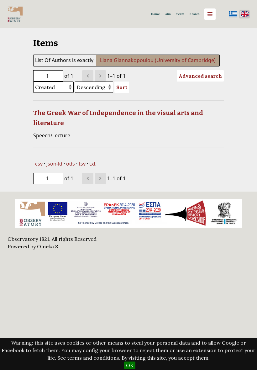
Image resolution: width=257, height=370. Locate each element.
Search (195, 14)
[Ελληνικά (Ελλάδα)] (233, 14)
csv (39, 163)
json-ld (54, 163)
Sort (121, 87)
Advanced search (200, 76)
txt (92, 163)
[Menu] (210, 14)
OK (130, 365)
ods (70, 163)
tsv (82, 163)
